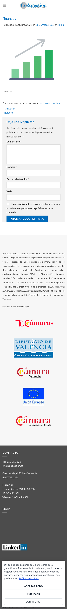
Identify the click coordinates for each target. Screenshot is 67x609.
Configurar (33, 601)
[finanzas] (31, 59)
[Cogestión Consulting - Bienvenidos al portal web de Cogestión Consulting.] (33, 5)
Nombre (12, 167)
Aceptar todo (33, 586)
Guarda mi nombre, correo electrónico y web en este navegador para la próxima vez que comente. (33, 208)
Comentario (14, 141)
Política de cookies (29, 578)
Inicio (61, 24)
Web (9, 191)
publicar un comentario (50, 103)
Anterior (8, 108)
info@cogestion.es (12, 465)
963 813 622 (14, 461)
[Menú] (4, 6)
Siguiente (9, 112)
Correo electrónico (18, 179)
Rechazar (33, 594)
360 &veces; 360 (45, 24)
